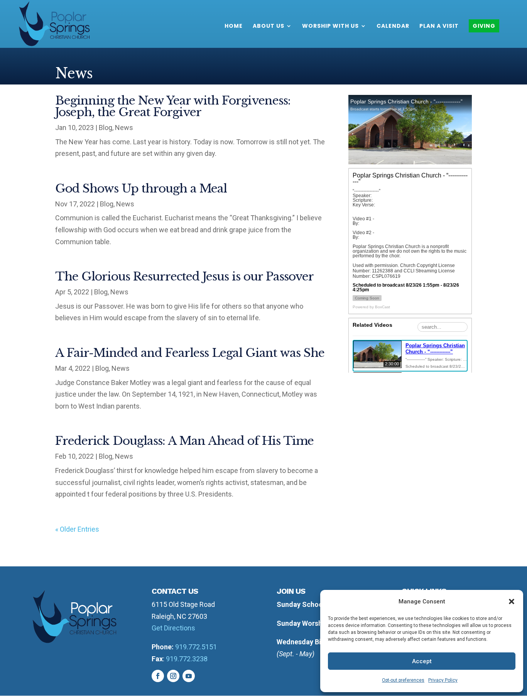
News (124, 127)
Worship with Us (330, 26)
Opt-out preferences (403, 680)
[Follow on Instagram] (173, 676)
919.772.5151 (196, 647)
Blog (105, 127)
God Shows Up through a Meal (141, 188)
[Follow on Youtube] (188, 676)
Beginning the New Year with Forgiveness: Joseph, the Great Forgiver (173, 106)
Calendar (393, 26)
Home (234, 26)
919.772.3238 (187, 659)
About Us (268, 26)
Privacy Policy (443, 680)
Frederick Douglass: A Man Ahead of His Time (184, 441)
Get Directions (173, 628)
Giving (484, 26)
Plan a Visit (439, 26)
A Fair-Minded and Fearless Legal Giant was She (189, 353)
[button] (511, 601)
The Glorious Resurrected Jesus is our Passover (184, 276)
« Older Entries (77, 529)
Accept (422, 661)
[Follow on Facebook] (158, 676)
